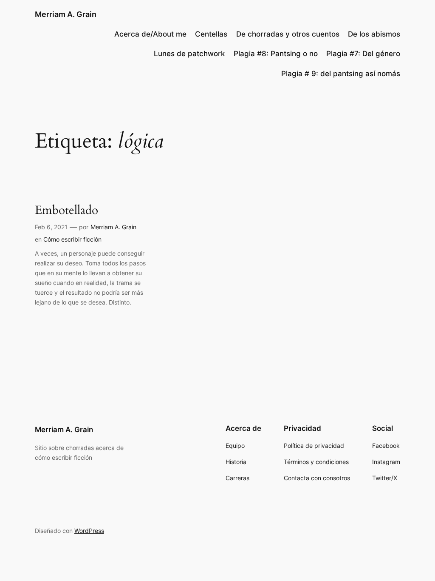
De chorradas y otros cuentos (287, 34)
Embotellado (66, 210)
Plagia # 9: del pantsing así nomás (340, 73)
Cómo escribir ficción (72, 239)
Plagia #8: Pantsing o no (276, 53)
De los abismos (374, 34)
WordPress (89, 530)
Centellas (211, 34)
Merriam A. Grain (65, 14)
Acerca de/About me (150, 34)
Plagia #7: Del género (363, 53)
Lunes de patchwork (189, 53)
